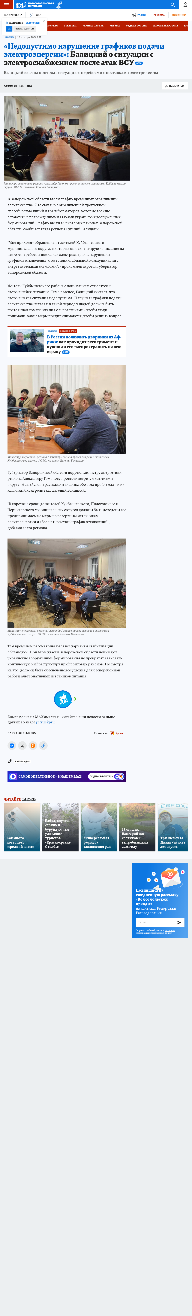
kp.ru (119, 733)
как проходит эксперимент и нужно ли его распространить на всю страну (84, 344)
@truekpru (45, 722)
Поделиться (177, 85)
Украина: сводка (93, 25)
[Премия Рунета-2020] (58, 4)
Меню (6, 4)
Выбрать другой (25, 29)
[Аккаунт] (185, 4)
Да (9, 29)
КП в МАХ (115, 25)
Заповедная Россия (165, 25)
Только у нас (50, 25)
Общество (9, 37)
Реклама (159, 15)
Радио (141, 15)
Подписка (179, 15)
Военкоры (70, 25)
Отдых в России (136, 25)
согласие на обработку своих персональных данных (155, 931)
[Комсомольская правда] (35, 4)
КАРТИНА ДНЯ (22, 761)
